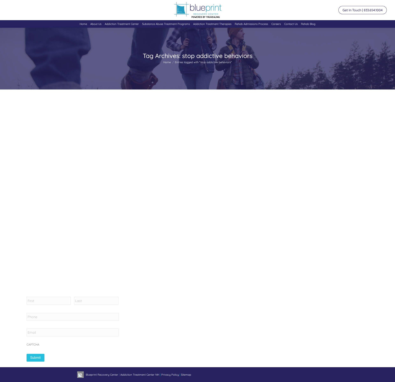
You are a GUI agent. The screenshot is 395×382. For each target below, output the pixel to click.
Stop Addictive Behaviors (105, 192)
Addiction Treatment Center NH (139, 374)
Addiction (88, 199)
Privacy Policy (170, 374)
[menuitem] (83, 24)
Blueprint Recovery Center (102, 374)
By (191, 199)
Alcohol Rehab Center (108, 199)
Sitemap (186, 374)
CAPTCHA (33, 344)
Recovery (154, 199)
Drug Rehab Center (135, 199)
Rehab (166, 199)
